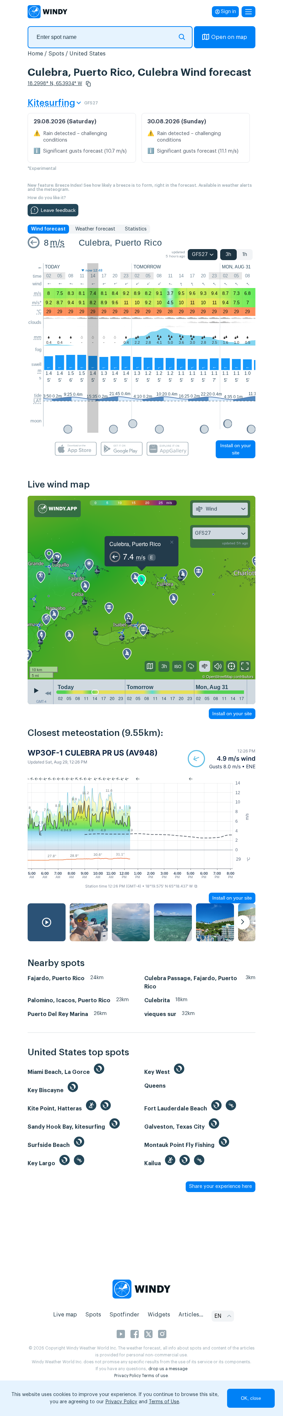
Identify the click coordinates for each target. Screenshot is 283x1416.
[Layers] (150, 666)
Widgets (159, 1314)
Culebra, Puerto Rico (120, 242)
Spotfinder (124, 1314)
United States (87, 54)
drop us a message (167, 1369)
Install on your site (235, 449)
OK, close (251, 1398)
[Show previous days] (48, 693)
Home (35, 54)
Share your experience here (220, 1186)
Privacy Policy (127, 1376)
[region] (141, 588)
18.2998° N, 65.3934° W (55, 83)
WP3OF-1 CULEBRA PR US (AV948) (93, 752)
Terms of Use (164, 1401)
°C (39, 311)
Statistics (136, 229)
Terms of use (155, 1376)
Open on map (229, 37)
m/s (57, 242)
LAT (37, 400)
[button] (88, 83)
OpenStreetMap (219, 676)
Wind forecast (48, 229)
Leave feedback (58, 210)
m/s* (36, 302)
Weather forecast (95, 229)
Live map (65, 1314)
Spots (56, 54)
